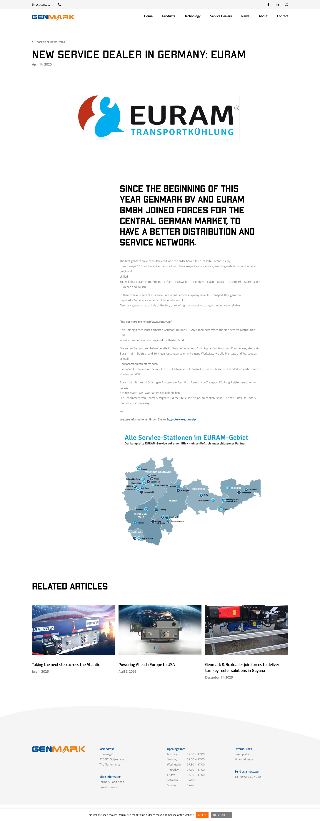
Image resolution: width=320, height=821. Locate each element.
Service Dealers (221, 17)
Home (148, 17)
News (245, 17)
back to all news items (51, 42)
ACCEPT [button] (202, 815)
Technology (193, 17)
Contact (282, 17)
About (263, 17)
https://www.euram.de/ (181, 419)
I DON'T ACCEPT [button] (221, 815)
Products (168, 17)
